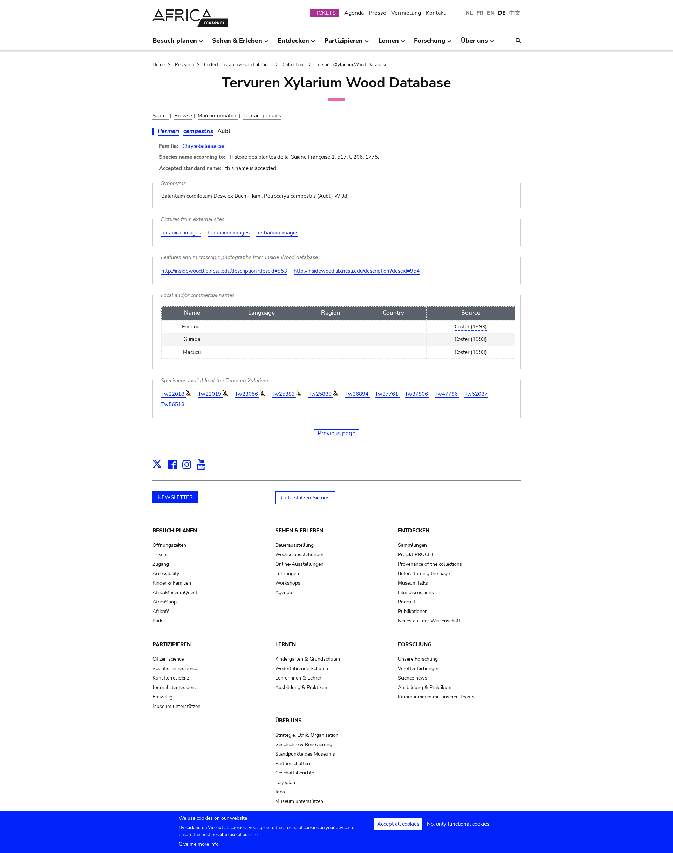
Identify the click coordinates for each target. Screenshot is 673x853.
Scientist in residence (175, 668)
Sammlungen (412, 545)
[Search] (518, 40)
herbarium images (229, 232)
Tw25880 (320, 393)
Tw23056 (247, 393)
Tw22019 (210, 393)
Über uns (288, 720)
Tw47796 (447, 393)
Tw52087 (476, 393)
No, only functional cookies (458, 823)
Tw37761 (387, 393)
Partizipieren (171, 644)
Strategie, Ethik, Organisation (307, 735)
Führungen (287, 573)
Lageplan (285, 782)
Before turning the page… (425, 573)
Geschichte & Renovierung (303, 744)
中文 (515, 13)
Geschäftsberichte (294, 773)
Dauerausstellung (294, 545)
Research (184, 65)
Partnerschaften (292, 763)
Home (158, 65)
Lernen (285, 644)
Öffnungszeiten (169, 545)
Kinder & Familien (171, 583)
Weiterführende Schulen (301, 668)
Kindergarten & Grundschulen (307, 659)
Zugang (160, 564)
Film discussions (416, 592)
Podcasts (408, 602)
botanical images (181, 232)
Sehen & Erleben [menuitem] (237, 43)
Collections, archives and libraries (238, 65)
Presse (377, 13)
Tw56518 (172, 404)
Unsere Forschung (418, 659)
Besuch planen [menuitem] (174, 43)
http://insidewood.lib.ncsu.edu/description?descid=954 (357, 270)
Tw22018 (173, 393)
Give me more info (199, 844)
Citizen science (168, 659)
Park (157, 620)
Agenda (354, 13)
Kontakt (436, 13)
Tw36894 (357, 393)
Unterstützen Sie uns (305, 497)
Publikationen (413, 611)
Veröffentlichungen (419, 668)
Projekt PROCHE (416, 554)
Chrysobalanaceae (204, 146)
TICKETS (324, 13)
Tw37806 (417, 393)
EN (491, 13)
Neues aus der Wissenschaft (429, 620)
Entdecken (413, 530)
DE (502, 13)
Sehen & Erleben (299, 530)
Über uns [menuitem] (474, 43)
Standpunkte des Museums (305, 754)
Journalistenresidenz (174, 687)
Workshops (287, 583)
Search (160, 115)
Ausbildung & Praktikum (302, 687)
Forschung (414, 644)
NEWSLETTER (175, 497)
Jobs (280, 792)
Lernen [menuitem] (388, 43)
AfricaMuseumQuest (174, 592)
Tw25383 (284, 393)
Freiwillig (162, 697)
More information (218, 115)
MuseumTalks (413, 583)
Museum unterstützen (176, 706)
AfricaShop (164, 602)
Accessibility (165, 573)
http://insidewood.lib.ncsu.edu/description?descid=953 (224, 270)
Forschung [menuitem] (430, 43)
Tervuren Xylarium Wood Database (351, 65)
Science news (412, 678)
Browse (183, 115)
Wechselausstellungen (300, 554)
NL (469, 13)
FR (479, 13)
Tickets (160, 554)
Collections (294, 65)
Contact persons (262, 115)
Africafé (160, 611)
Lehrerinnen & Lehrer (298, 678)
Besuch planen (174, 530)
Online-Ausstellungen (299, 564)
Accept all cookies (398, 823)
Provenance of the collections (430, 564)
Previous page (336, 433)
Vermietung (406, 13)
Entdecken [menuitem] (293, 43)
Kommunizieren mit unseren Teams (436, 697)
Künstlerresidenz (170, 678)
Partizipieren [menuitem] (343, 43)
